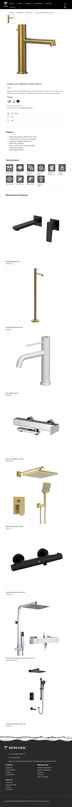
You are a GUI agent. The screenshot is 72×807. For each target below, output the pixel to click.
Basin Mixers (29, 12)
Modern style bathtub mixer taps (14, 459)
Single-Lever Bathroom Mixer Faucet (44, 12)
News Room (49, 3)
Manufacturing (38, 3)
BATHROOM (20, 12)
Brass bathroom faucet (12, 393)
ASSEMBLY (40, 772)
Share (12, 120)
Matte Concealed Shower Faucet (14, 526)
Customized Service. (27, 108)
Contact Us (12, 7)
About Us (12, 3)
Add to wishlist (14, 113)
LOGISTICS (40, 774)
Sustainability (9, 789)
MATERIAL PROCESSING (44, 767)
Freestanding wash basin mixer (14, 327)
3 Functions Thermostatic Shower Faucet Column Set (20, 658)
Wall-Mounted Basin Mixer (13, 261)
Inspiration (28, 3)
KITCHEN (8, 772)
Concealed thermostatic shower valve (16, 724)
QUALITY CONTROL (42, 777)
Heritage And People (11, 785)
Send (12, 117)
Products (20, 3)
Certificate (8, 787)
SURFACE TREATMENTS (44, 770)
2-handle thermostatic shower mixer (15, 592)
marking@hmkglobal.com (18, 754)
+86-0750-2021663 (15, 757)
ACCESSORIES (10, 774)
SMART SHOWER (10, 770)
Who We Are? (9, 782)
